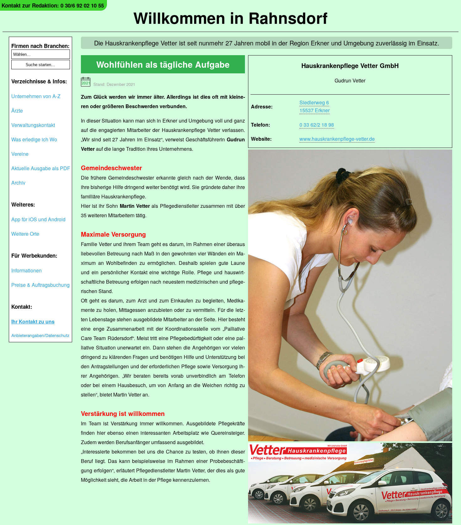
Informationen (26, 270)
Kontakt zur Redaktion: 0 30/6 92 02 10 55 (53, 5)
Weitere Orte (25, 233)
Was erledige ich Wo (34, 139)
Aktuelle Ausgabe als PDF (40, 168)
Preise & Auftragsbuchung (40, 284)
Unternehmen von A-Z (36, 96)
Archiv (18, 182)
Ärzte (17, 110)
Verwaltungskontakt (33, 125)
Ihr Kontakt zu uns (33, 321)
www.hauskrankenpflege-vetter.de (337, 138)
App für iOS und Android (38, 219)
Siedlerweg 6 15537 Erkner (314, 106)
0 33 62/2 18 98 (316, 124)
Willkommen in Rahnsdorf (230, 17)
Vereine (20, 153)
